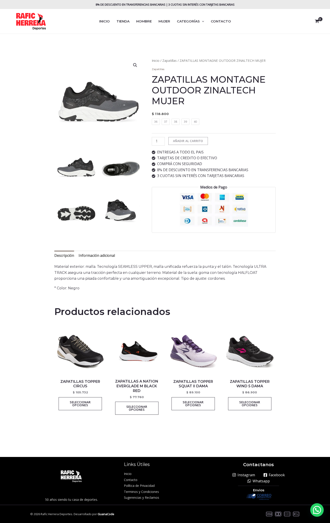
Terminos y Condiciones (141, 492)
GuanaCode (106, 514)
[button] (202, 21)
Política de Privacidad (139, 485)
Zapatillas (169, 60)
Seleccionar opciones (80, 403)
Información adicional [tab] (97, 255)
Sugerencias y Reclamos (141, 497)
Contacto (130, 480)
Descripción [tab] (64, 255)
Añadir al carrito (188, 141)
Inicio (155, 60)
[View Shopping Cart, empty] (317, 21)
